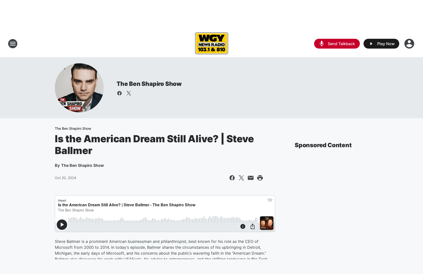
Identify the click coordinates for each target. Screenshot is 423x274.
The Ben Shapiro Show (149, 83)
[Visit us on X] (129, 93)
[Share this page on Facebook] (232, 177)
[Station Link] (211, 43)
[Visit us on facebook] (119, 93)
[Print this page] (260, 177)
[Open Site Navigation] (13, 44)
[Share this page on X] (241, 177)
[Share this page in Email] (250, 177)
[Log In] (409, 44)
